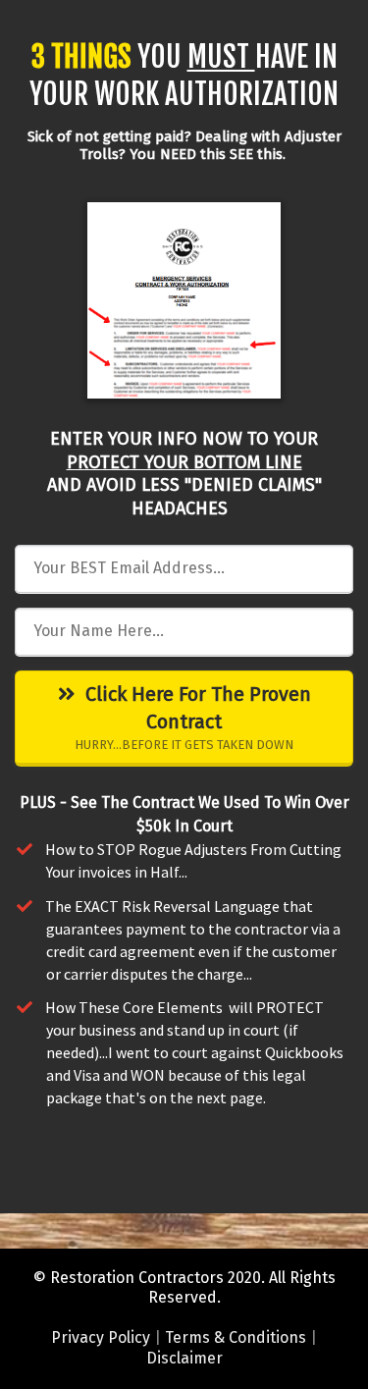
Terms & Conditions (235, 1337)
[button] (313, 568)
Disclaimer (184, 1358)
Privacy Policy (100, 1337)
